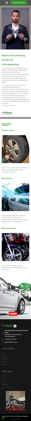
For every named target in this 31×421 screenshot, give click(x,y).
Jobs (3, 381)
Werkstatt (5, 359)
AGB (11, 387)
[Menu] (7, 2)
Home (3, 375)
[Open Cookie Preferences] (3, 419)
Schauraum (5, 361)
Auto (3, 353)
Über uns (4, 378)
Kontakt (4, 364)
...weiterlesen (13, 172)
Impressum (5, 387)
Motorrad (5, 356)
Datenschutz (5, 384)
